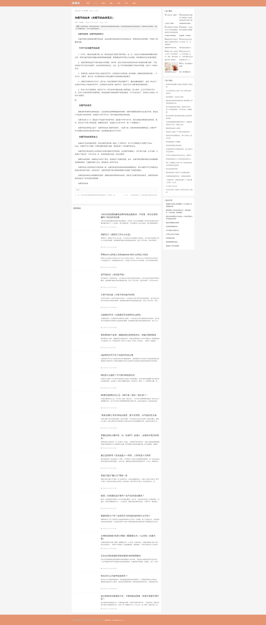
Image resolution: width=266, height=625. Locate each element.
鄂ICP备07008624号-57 (97, 620)
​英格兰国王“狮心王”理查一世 (114, 475)
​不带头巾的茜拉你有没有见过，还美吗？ (179, 155)
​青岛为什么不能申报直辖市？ (114, 576)
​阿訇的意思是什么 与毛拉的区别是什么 (178, 159)
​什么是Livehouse (171, 186)
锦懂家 (86, 11)
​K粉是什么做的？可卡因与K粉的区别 (118, 375)
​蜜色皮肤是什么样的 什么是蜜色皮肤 (178, 172)
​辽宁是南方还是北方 (172, 230)
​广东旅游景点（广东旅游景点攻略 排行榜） (144, 195)
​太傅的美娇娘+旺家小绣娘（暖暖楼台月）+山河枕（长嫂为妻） (128, 537)
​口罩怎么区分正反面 (172, 234)
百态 (103, 3)
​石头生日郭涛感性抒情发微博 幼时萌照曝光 (121, 556)
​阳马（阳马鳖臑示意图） (184, 72)
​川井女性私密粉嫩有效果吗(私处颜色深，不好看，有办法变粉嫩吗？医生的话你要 (107, 195)
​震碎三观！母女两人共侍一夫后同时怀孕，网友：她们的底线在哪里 (171, 60)
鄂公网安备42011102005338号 (81, 620)
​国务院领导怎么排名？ (171, 72)
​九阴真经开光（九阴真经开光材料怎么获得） (121, 315)
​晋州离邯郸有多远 (172, 242)
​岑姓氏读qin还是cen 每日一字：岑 (185, 48)
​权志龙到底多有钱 (172, 169)
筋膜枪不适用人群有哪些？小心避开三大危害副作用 (179, 205)
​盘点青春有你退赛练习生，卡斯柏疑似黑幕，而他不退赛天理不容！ (130, 597)
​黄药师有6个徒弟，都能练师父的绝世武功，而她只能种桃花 (128, 335)
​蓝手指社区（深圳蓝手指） (113, 274)
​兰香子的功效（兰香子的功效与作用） (118, 294)
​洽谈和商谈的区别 (172, 226)
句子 (126, 3)
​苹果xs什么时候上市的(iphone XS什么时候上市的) (124, 254)
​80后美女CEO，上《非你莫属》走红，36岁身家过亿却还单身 (185, 60)
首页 (88, 3)
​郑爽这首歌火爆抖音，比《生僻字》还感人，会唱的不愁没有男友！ (130, 436)
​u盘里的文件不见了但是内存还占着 (117, 355)
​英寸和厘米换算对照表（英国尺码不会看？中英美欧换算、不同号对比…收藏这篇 (179, 109)
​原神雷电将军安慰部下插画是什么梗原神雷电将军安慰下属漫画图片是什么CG (185, 23)
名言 (118, 3)
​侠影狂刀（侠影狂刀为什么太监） (116, 234)
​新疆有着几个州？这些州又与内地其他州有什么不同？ (126, 516)
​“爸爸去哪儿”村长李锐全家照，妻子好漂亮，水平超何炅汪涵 (128, 415)
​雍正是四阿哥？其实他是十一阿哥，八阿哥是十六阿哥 (126, 455)
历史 (111, 3)
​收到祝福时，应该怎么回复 (174, 97)
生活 (95, 3)
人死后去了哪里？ (170, 23)
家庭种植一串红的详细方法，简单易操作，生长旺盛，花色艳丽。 (178, 211)
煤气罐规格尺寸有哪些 (173, 142)
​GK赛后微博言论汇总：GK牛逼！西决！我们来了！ (124, 395)
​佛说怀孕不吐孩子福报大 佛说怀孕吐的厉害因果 (171, 48)
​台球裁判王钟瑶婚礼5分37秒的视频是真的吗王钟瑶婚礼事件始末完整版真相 (171, 35)
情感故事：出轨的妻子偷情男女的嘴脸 (185, 35)
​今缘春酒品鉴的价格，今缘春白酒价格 (178, 176)
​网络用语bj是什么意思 (173, 128)
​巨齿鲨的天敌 (170, 238)
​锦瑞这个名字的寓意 (172, 246)
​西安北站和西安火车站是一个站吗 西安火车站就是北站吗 (179, 217)
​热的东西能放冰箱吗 (172, 222)
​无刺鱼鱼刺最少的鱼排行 (174, 145)
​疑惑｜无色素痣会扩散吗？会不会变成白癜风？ (122, 495)
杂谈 (134, 3)
